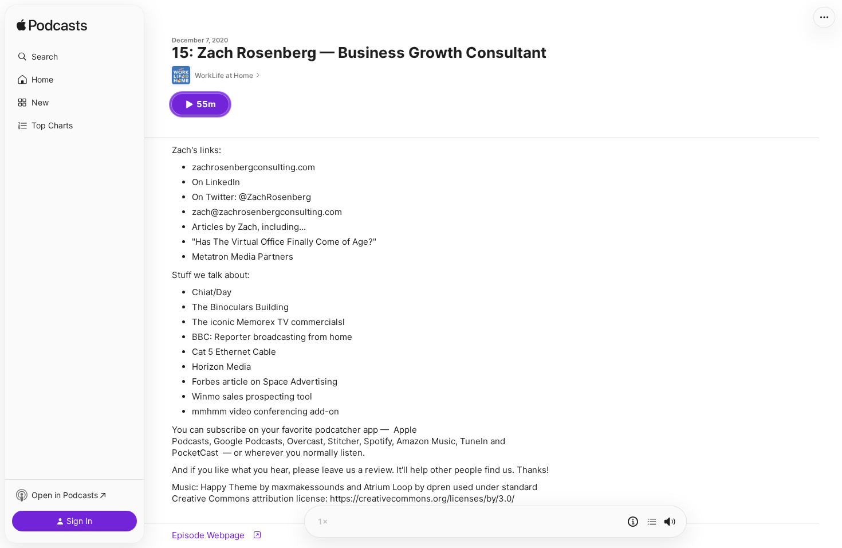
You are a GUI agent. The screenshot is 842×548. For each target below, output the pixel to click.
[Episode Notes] (633, 522)
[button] (74, 56)
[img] (52, 26)
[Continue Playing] (652, 522)
